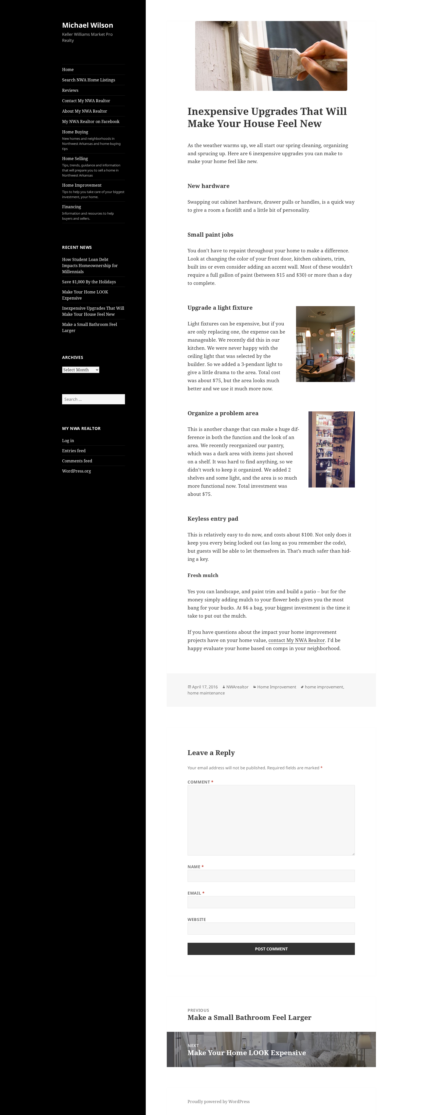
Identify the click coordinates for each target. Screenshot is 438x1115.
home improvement (324, 687)
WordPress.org (76, 471)
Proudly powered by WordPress (219, 1101)
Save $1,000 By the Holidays (89, 282)
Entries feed (74, 451)
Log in (68, 440)
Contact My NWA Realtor (86, 100)
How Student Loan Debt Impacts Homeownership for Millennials (90, 265)
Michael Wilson (87, 25)
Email (196, 893)
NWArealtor (237, 687)
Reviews (70, 90)
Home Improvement (93, 190)
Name (196, 866)
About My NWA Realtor (84, 111)
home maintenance (206, 693)
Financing (88, 212)
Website (197, 919)
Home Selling (91, 167)
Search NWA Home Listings (88, 80)
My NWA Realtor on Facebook (90, 121)
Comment (201, 782)
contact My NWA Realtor (296, 640)
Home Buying (91, 140)
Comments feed (77, 461)
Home (68, 69)
